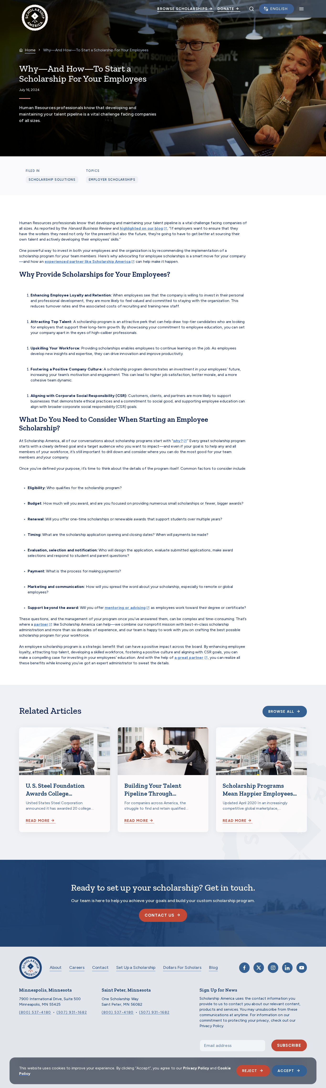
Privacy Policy (196, 1068)
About (56, 967)
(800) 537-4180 (35, 1012)
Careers (76, 967)
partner (41, 624)
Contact (100, 967)
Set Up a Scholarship (135, 967)
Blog (213, 967)
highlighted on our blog (141, 228)
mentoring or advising (125, 607)
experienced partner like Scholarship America (88, 261)
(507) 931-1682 (72, 1012)
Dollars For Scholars (182, 967)
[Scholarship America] (30, 971)
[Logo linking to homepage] (35, 9)
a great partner (188, 657)
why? (178, 440)
